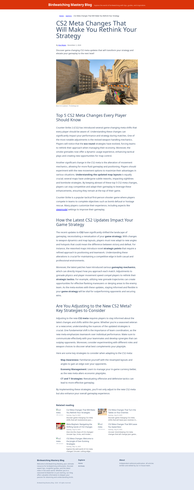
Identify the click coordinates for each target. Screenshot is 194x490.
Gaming (69, 16)
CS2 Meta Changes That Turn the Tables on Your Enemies (122, 411)
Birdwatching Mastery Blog (70, 4)
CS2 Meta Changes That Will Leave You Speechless (122, 425)
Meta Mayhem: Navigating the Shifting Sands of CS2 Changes (79, 425)
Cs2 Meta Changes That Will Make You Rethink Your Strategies (80, 411)
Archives (81, 466)
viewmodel (61, 209)
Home (61, 16)
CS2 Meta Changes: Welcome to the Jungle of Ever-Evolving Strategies (79, 441)
